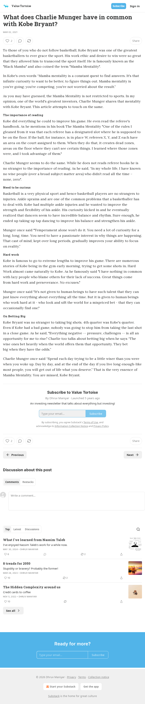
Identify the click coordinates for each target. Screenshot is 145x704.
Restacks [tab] (27, 482)
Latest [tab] (17, 529)
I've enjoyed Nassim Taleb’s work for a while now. (35, 545)
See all (10, 610)
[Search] (138, 529)
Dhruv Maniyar (29, 549)
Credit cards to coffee (17, 592)
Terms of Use (90, 422)
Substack (53, 696)
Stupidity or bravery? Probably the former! (30, 568)
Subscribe (119, 6)
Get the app (91, 686)
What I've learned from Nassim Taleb (34, 540)
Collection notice (98, 677)
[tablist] (19, 482)
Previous (17, 455)
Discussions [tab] (32, 529)
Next (130, 455)
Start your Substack (63, 686)
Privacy (71, 677)
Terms (82, 677)
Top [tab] (7, 529)
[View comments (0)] (20, 41)
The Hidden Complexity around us (31, 587)
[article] (72, 547)
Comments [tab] (12, 482)
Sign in (135, 6)
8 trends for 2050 (16, 563)
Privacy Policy (101, 426)
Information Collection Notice (71, 426)
